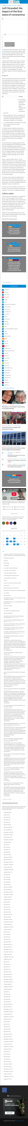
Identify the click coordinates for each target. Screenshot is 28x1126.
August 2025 (6, 842)
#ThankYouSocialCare (9, 558)
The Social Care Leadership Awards (11, 610)
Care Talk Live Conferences (10, 570)
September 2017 (7, 1076)
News (10, 226)
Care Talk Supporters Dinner (10, 573)
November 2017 (7, 1071)
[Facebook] (11, 523)
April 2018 (6, 1059)
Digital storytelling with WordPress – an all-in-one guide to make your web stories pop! (14, 724)
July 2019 (6, 1021)
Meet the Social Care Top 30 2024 (11, 588)
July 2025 (6, 844)
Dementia (9, 425)
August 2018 (6, 1049)
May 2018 (6, 1056)
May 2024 (6, 879)
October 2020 (7, 984)
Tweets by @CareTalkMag (7, 388)
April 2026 (6, 822)
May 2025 (6, 849)
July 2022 (6, 932)
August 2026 (6, 812)
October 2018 (7, 1044)
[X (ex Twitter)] (9, 1090)
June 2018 (6, 1054)
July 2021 (6, 961)
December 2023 (7, 892)
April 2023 (6, 909)
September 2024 (7, 869)
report (3, 51)
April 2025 (6, 852)
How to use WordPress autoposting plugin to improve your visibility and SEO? (13, 739)
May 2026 (6, 819)
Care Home (4, 405)
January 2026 (7, 829)
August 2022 (6, 929)
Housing (13, 242)
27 (14, 544)
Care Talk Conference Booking (10, 568)
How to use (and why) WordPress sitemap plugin (14, 688)
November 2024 (7, 864)
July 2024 (6, 874)
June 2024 (6, 877)
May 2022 (6, 937)
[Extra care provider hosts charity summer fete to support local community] (14, 438)
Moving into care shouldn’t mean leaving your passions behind (13, 407)
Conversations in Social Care (10, 578)
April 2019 (6, 1029)
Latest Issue (6, 585)
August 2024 (6, 872)
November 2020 (7, 981)
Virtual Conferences (8, 613)
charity (8, 446)
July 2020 (6, 991)
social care (15, 226)
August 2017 (6, 1079)
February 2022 (7, 944)
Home (5, 580)
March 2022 (6, 942)
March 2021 (6, 971)
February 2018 (7, 1064)
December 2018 (7, 1039)
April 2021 (6, 969)
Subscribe (6, 608)
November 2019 (7, 1011)
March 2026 (6, 824)
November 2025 (7, 834)
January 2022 (7, 947)
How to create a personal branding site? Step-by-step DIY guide (14, 754)
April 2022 (6, 939)
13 (14, 538)
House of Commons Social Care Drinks (12, 583)
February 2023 (7, 914)
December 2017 (7, 1069)
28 (17, 544)
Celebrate (4, 425)
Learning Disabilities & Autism (9, 5)
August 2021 (6, 959)
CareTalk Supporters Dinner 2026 (11, 575)
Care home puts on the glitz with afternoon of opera (11, 428)
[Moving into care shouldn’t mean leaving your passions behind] (14, 397)
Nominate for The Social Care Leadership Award (14, 590)
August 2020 (6, 989)
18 (7, 541)
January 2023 (7, 917)
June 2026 (6, 817)
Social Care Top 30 (8, 605)
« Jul (3, 551)
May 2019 (6, 1026)
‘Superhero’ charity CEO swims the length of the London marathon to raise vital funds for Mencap (14, 554)
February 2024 (7, 887)
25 (7, 544)
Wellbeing (16, 260)
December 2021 (7, 949)
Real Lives (12, 405)
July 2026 (6, 814)
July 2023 (6, 902)
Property (16, 245)
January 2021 (7, 976)
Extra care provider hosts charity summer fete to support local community (13, 448)
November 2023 (7, 894)
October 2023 (7, 897)
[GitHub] (14, 523)
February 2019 (7, 1034)
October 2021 (7, 954)
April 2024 (6, 882)
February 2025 (7, 857)
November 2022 (7, 922)
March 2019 (6, 1031)
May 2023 (6, 907)
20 (14, 541)
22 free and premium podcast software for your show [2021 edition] (14, 706)
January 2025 (7, 859)
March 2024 (6, 884)
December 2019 (7, 1009)
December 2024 (7, 862)
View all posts (14, 513)
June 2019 (6, 1024)
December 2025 (7, 832)
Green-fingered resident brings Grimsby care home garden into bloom (14, 628)
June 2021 (6, 964)
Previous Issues (7, 595)
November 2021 (7, 951)
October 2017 (7, 1074)
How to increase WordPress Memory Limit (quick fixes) (14, 672)
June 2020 (6, 994)
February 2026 (7, 827)
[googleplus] (7, 523)
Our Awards (6, 593)
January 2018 (7, 1066)
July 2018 (6, 1051)
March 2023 (6, 912)
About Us (6, 560)
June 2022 (6, 934)
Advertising (6, 563)
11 (7, 538)
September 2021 (7, 957)
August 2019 (6, 1019)
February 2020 (7, 1004)
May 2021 (6, 966)
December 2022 (7, 919)
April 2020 (6, 999)
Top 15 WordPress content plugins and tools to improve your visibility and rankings (14, 768)
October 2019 (7, 1014)
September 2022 (7, 927)
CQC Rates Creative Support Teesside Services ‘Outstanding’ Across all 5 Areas (14, 231)
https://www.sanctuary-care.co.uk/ (10, 803)
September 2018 (7, 1046)
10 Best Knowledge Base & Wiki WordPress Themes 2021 (13, 653)
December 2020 (7, 979)
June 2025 (6, 847)
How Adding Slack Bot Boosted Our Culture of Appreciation (14, 636)
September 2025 (7, 839)
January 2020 (7, 1006)
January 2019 (7, 1036)
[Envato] (3, 523)
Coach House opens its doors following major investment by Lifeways (14, 249)
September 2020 (7, 986)
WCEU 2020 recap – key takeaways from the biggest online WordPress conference (13, 783)
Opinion (19, 5)
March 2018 (6, 1061)
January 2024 (7, 889)
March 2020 (6, 1001)
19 (10, 541)
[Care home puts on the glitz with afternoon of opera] (14, 417)
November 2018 (7, 1041)
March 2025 (6, 854)
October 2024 (7, 867)
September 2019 (7, 1016)
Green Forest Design (19, 1120)
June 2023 (6, 904)
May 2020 (6, 996)
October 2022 (7, 924)
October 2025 (7, 837)
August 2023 (6, 899)
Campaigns (6, 565)
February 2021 (7, 974)
